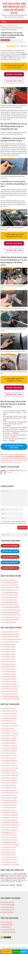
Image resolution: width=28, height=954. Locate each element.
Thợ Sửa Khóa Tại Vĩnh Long (9, 735)
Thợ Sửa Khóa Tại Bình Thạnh (10, 689)
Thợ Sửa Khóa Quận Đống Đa (10, 597)
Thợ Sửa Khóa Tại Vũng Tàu (9, 716)
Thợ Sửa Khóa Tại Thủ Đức (9, 681)
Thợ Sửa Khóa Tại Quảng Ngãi (10, 822)
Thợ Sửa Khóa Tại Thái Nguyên (10, 845)
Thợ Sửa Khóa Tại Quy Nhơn (9, 835)
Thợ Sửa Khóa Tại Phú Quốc (9, 827)
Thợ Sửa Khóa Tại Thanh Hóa (10, 775)
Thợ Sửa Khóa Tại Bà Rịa (8, 743)
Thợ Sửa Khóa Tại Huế (8, 728)
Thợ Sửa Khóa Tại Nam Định (9, 820)
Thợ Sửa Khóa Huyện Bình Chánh (10, 699)
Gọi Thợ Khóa (6, 951)
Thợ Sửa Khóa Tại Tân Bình (9, 684)
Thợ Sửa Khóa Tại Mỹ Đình (9, 622)
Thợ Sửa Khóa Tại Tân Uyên (9, 780)
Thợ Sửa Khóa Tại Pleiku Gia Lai (10, 825)
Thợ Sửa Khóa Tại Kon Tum (9, 807)
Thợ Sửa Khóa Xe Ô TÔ (8, 910)
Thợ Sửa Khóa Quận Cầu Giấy (10, 595)
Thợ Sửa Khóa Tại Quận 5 (9, 654)
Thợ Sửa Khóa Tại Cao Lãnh (9, 755)
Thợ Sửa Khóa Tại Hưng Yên (9, 802)
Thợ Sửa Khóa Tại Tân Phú (9, 676)
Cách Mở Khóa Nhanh (7, 912)
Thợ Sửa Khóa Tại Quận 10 (9, 666)
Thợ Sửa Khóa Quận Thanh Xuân (10, 607)
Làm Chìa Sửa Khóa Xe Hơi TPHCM (11, 639)
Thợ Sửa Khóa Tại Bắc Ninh (9, 718)
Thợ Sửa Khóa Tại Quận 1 (9, 644)
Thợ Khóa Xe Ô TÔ (5, 40)
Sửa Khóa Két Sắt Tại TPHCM (10, 632)
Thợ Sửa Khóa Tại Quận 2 (9, 647)
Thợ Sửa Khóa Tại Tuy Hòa (9, 847)
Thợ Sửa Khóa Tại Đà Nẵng (9, 713)
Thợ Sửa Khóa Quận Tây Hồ (9, 600)
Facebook (24, 951)
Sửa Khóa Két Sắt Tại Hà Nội (10, 582)
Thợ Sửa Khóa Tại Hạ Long (9, 731)
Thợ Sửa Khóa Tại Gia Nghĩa (9, 797)
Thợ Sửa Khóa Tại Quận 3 (9, 649)
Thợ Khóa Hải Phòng (20, 42)
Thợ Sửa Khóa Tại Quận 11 (9, 669)
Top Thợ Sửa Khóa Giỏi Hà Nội (10, 590)
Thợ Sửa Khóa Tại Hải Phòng (10, 711)
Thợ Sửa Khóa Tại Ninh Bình (9, 815)
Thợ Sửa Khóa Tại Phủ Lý (9, 810)
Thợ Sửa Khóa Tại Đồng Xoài (9, 748)
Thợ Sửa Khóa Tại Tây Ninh (9, 740)
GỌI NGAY (8, 425)
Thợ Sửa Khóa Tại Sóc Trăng (9, 840)
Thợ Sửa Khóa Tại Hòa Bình (9, 800)
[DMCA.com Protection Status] (6, 938)
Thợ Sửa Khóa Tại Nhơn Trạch (10, 793)
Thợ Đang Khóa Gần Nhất (8, 932)
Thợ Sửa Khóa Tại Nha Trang (9, 765)
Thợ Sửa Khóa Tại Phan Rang (10, 817)
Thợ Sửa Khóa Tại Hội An (8, 852)
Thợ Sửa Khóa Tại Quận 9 (9, 664)
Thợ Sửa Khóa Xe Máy (8, 907)
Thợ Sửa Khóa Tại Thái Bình (9, 842)
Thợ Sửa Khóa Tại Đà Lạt (8, 721)
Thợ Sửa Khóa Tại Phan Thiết (10, 812)
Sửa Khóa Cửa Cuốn (7, 924)
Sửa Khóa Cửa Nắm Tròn (8, 929)
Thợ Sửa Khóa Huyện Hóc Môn (10, 696)
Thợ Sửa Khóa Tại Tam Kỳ (9, 855)
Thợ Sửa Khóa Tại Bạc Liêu (9, 862)
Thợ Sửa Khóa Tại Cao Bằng (9, 859)
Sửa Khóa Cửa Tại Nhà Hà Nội (10, 585)
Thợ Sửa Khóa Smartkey (8, 905)
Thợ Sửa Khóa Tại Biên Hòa (9, 723)
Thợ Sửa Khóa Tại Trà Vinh (9, 758)
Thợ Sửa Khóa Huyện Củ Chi (9, 691)
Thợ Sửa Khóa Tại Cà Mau (9, 788)
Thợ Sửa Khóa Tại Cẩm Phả (9, 790)
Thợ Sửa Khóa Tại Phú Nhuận (10, 686)
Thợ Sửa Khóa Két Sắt (8, 902)
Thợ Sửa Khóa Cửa (7, 922)
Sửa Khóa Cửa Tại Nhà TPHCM (10, 637)
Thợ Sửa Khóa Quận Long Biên (10, 605)
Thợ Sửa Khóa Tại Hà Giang (9, 857)
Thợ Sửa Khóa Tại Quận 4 (9, 652)
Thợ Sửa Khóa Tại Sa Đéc (9, 750)
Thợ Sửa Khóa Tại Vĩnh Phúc (9, 745)
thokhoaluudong (14, 470)
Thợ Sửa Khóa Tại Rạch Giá (9, 837)
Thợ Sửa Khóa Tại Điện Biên (9, 760)
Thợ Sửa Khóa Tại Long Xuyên (10, 733)
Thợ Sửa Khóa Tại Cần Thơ (9, 708)
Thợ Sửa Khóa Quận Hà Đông (10, 592)
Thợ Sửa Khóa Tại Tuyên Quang (10, 864)
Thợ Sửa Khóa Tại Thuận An (9, 783)
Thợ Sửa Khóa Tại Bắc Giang (9, 778)
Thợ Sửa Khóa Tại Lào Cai (9, 805)
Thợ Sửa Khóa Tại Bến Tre (9, 753)
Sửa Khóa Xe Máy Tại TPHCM (10, 634)
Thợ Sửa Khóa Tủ (6, 927)
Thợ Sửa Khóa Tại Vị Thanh (9, 738)
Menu (5, 21)
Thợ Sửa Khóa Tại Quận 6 (9, 656)
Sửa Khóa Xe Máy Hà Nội (9, 580)
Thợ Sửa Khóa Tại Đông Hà (9, 763)
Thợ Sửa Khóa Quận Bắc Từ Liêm (11, 617)
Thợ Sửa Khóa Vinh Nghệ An (9, 830)
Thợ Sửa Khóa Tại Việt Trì (9, 850)
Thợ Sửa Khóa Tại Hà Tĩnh (9, 770)
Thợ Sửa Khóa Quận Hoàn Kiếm (10, 620)
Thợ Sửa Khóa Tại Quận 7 (9, 659)
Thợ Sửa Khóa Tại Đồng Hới (9, 795)
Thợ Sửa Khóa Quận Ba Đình (9, 602)
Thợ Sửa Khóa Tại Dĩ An (8, 832)
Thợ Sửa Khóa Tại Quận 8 (9, 661)
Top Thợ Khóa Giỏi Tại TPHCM (10, 642)
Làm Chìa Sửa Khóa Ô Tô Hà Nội (10, 587)
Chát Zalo (16, 951)
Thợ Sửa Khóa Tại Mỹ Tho (9, 785)
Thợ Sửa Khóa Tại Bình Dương (10, 773)
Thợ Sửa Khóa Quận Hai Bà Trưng (11, 610)
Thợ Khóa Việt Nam (6, 42)
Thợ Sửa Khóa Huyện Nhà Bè (9, 694)
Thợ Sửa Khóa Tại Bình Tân (9, 679)
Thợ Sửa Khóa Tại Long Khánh (10, 726)
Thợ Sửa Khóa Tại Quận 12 (9, 671)
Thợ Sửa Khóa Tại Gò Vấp (9, 674)
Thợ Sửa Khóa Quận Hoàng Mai (10, 612)
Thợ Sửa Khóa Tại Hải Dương (10, 768)
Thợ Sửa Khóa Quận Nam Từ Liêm (11, 615)
